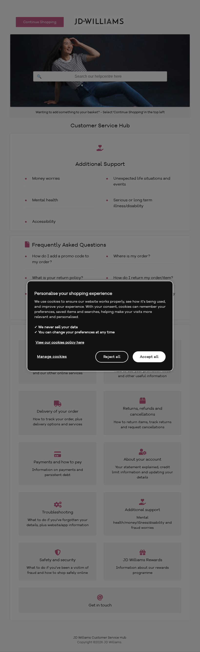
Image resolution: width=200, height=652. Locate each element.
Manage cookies (52, 356)
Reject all (111, 356)
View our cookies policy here (60, 342)
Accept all (149, 356)
